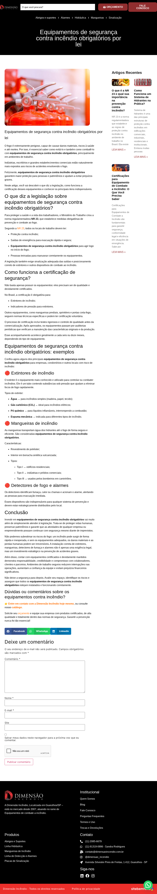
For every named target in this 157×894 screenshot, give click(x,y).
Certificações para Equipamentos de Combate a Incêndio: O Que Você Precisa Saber (121, 187)
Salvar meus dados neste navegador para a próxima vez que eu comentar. (42, 738)
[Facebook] (87, 876)
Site (7, 722)
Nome (9, 698)
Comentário (12, 659)
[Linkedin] (82, 876)
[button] (16, 631)
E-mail (9, 710)
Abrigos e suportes (46, 17)
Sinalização (115, 17)
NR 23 (20, 228)
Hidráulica (80, 17)
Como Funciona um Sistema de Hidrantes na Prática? (142, 97)
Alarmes (65, 17)
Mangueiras (97, 17)
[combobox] (57, 7)
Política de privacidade (86, 889)
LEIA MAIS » (119, 149)
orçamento (23, 613)
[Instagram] (93, 876)
